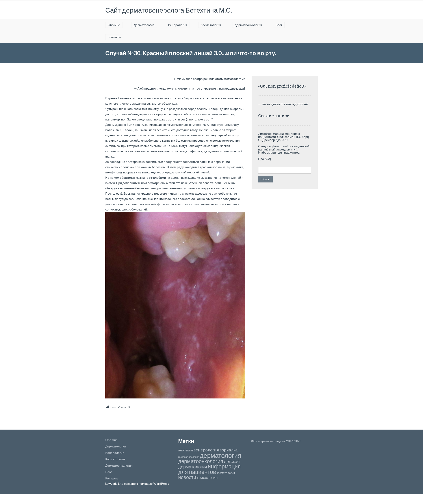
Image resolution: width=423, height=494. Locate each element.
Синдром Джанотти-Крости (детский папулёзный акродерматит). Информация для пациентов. (284, 149)
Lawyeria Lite (114, 483)
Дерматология (144, 25)
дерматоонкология (200, 461)
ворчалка (228, 449)
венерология (206, 449)
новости (187, 477)
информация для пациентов (209, 469)
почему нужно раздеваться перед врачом (178, 109)
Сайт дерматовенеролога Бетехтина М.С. (168, 10)
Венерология (177, 25)
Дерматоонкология (248, 25)
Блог (279, 25)
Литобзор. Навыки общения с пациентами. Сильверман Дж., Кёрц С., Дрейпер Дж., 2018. (283, 137)
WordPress (161, 483)
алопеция (185, 450)
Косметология (211, 25)
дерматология (220, 455)
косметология (226, 473)
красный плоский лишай (191, 172)
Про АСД (264, 159)
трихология (207, 477)
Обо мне (114, 25)
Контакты (114, 37)
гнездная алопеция (188, 456)
